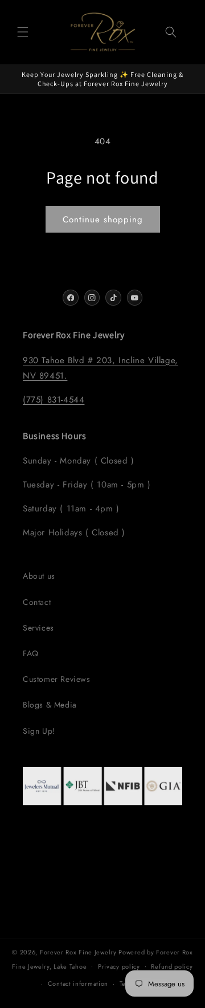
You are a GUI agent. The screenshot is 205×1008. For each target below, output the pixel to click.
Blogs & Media (50, 704)
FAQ (31, 653)
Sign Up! (39, 731)
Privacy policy (119, 966)
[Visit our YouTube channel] (135, 298)
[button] (22, 31)
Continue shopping (103, 219)
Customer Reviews (57, 679)
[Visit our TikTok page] (113, 298)
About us (39, 576)
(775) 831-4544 (53, 399)
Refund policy (171, 966)
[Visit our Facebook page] (71, 298)
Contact (37, 602)
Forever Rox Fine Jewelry (78, 952)
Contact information (78, 983)
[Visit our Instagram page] (92, 298)
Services (38, 627)
